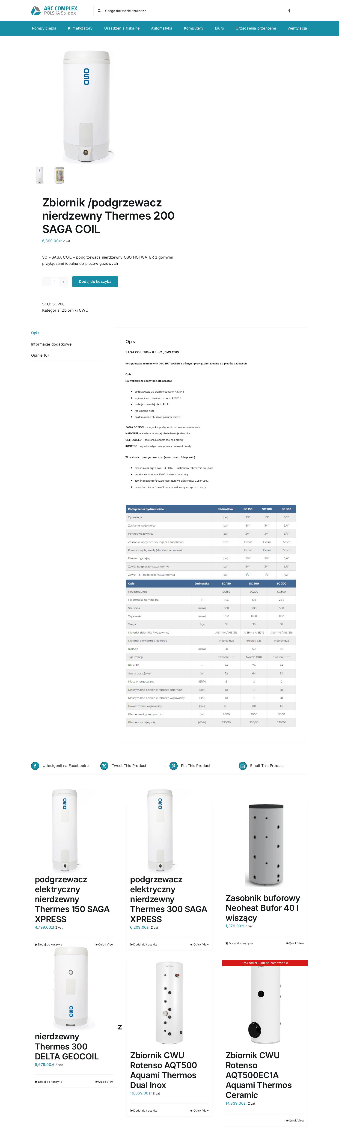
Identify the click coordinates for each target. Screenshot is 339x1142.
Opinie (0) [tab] (40, 355)
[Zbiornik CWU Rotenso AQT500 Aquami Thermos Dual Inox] (169, 1003)
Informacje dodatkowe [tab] (51, 344)
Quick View (105, 944)
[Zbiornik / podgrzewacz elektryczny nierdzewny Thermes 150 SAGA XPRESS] (74, 831)
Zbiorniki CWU (75, 310)
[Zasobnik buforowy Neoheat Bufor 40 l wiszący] (265, 846)
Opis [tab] (35, 333)
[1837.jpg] (88, 107)
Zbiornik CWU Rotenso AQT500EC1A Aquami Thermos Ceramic (259, 1075)
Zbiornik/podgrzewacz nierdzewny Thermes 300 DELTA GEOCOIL (78, 1041)
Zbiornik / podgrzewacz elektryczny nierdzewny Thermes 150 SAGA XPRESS (72, 894)
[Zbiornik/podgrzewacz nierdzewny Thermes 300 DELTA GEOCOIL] (74, 988)
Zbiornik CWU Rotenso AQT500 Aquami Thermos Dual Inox (163, 1070)
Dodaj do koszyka (95, 281)
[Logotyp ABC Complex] (54, 8)
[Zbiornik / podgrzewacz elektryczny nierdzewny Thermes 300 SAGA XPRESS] (169, 831)
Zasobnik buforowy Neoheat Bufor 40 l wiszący (263, 908)
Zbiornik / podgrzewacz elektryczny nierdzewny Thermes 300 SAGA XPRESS (168, 894)
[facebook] (289, 10)
